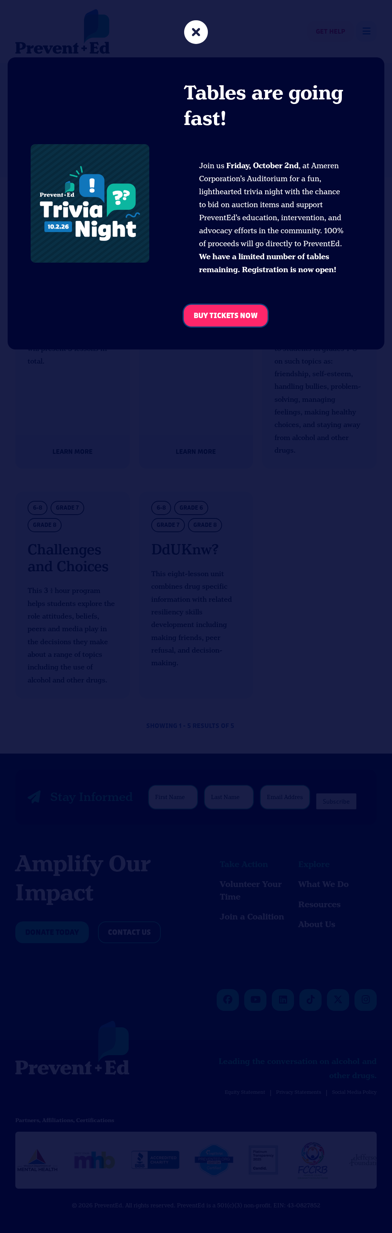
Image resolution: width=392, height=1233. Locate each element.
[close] (196, 33)
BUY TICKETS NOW (226, 316)
